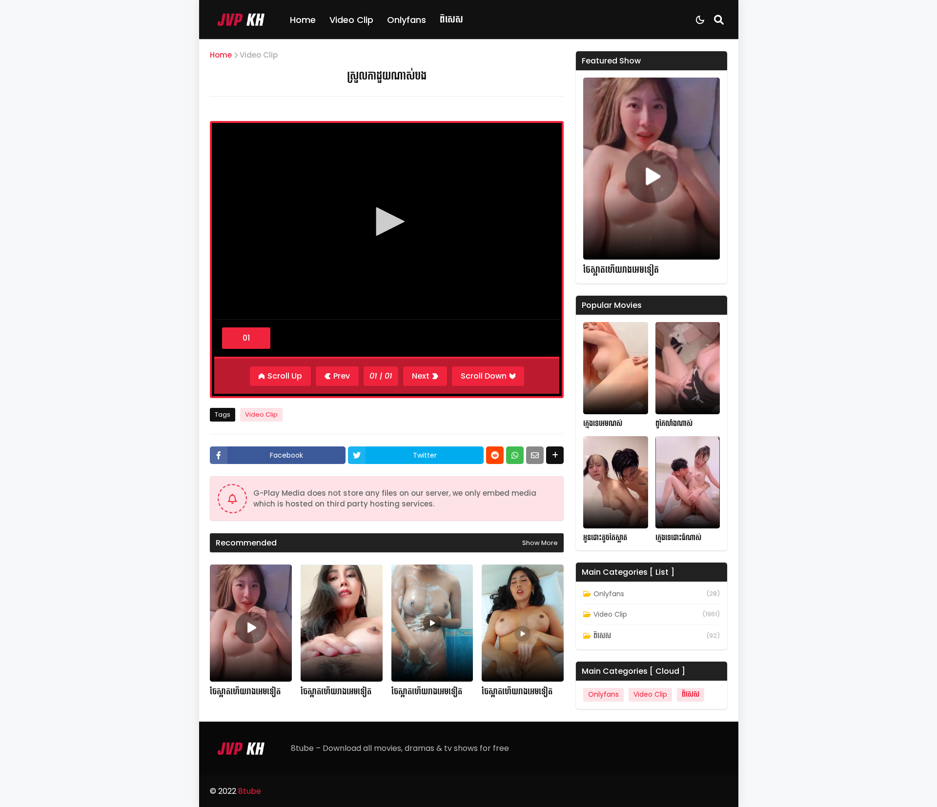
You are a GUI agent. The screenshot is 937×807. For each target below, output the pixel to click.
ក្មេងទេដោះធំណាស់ (678, 538)
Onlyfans (406, 20)
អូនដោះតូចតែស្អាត (605, 538)
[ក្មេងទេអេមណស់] (615, 368)
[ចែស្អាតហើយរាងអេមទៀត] (251, 623)
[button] (387, 221)
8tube (249, 791)
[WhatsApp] (515, 455)
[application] (386, 222)
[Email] (535, 455)
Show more (540, 542)
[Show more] (555, 455)
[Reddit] (495, 455)
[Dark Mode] (700, 19)
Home (303, 20)
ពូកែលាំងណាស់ (674, 423)
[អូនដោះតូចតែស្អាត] (615, 482)
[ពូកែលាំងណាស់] (687, 368)
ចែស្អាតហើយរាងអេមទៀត (245, 691)
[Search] (719, 19)
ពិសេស (451, 19)
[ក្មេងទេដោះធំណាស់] (687, 482)
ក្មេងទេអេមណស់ (602, 423)
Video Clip (351, 20)
